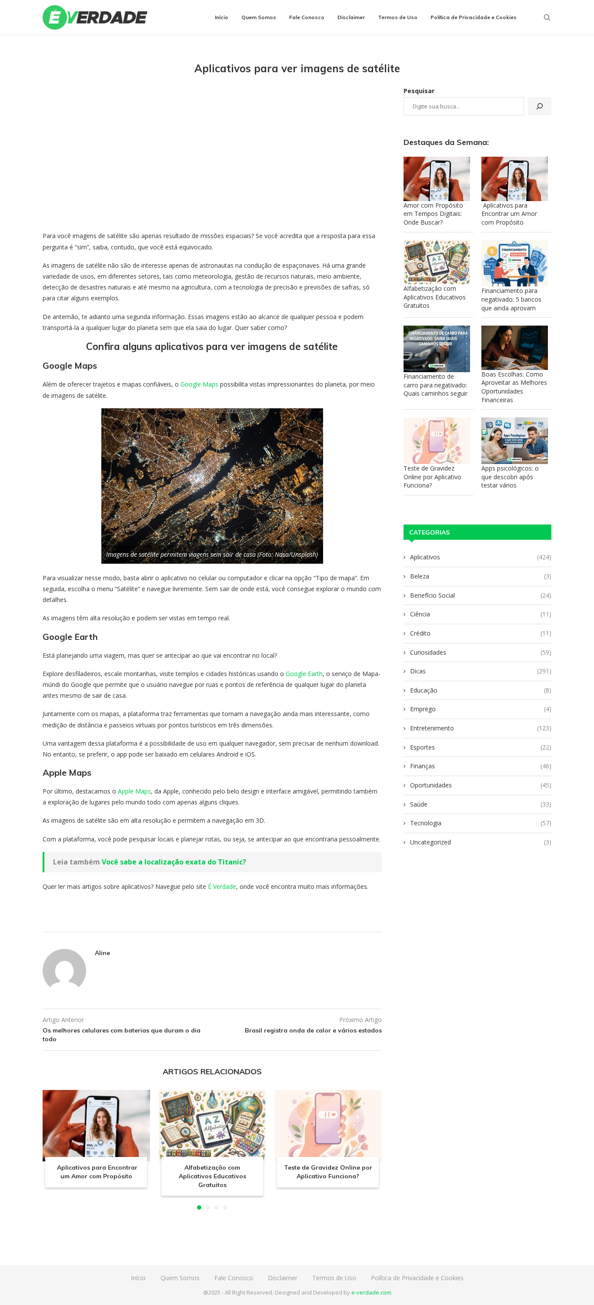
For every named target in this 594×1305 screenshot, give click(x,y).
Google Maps (199, 384)
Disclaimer (351, 17)
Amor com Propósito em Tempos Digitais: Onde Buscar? (433, 213)
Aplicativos (480, 557)
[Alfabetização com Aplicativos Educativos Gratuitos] (212, 1125)
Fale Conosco (306, 17)
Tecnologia (480, 823)
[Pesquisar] (539, 106)
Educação (480, 690)
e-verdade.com (371, 1292)
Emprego (480, 709)
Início (221, 17)
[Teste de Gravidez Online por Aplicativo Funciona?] (328, 1125)
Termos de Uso (397, 17)
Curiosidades (480, 652)
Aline (102, 953)
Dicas (480, 671)
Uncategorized (480, 842)
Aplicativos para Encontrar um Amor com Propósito (96, 1172)
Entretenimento (480, 728)
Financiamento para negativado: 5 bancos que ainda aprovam (511, 299)
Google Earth (303, 673)
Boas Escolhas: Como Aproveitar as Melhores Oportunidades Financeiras (514, 387)
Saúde (480, 804)
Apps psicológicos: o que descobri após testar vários (510, 476)
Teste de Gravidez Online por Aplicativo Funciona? (328, 1172)
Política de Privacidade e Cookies (473, 17)
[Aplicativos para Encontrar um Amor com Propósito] (96, 1125)
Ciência (480, 614)
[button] (54, 1149)
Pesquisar (419, 91)
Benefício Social (480, 595)
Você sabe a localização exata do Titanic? (174, 862)
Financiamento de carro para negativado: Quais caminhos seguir (435, 384)
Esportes (480, 747)
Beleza (480, 576)
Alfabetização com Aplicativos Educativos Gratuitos (212, 1176)
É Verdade (222, 886)
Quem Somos (258, 17)
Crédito (480, 633)
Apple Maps (134, 791)
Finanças (480, 766)
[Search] (547, 17)
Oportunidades (480, 785)
